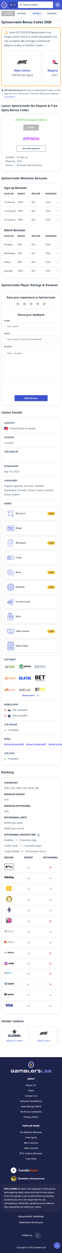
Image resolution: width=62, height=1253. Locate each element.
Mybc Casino (22, 70)
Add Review (31, 398)
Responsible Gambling (31, 1216)
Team (31, 1090)
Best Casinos (31, 1143)
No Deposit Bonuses (31, 1132)
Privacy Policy (31, 1117)
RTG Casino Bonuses (31, 1153)
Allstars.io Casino (14, 1040)
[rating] (17, 303)
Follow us (27, 1235)
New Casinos (31, 1148)
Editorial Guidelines (31, 1101)
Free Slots (31, 1159)
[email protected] (14, 744)
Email (7, 334)
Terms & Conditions (31, 1112)
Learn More (9, 96)
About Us (31, 1085)
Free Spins (31, 1137)
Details (37, 14)
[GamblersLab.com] (4, 4)
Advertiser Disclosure (31, 1222)
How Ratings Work (31, 1106)
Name (7, 321)
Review (8, 347)
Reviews (22, 14)
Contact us (31, 1096)
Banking (52, 14)
